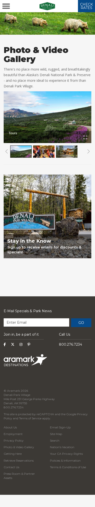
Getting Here (13, 453)
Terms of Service (30, 418)
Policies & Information (65, 460)
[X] (12, 344)
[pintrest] (29, 344)
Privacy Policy (14, 440)
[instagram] (20, 344)
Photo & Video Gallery (19, 447)
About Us (10, 427)
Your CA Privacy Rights (66, 453)
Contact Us (11, 467)
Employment (13, 434)
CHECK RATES (86, 6)
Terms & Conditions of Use (68, 467)
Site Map (56, 434)
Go (81, 323)
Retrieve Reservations (19, 460)
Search (54, 440)
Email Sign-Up (60, 427)
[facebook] (5, 344)
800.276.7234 (70, 344)
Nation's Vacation (62, 447)
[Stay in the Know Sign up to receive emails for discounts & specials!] (47, 267)
